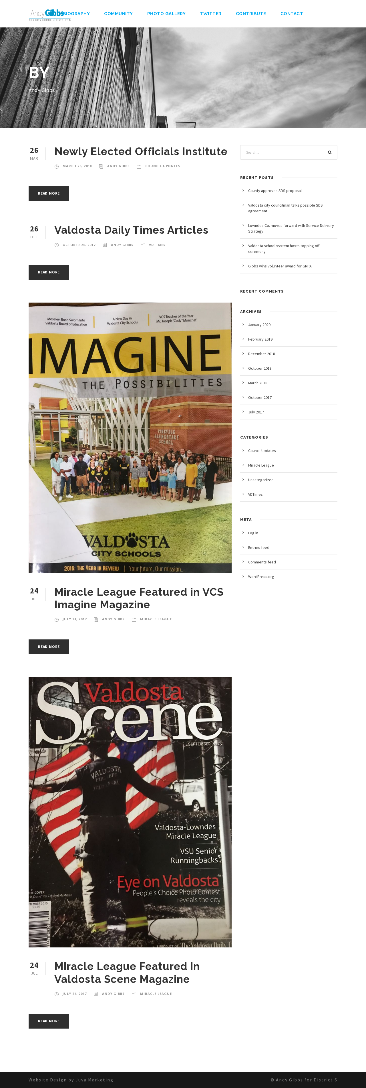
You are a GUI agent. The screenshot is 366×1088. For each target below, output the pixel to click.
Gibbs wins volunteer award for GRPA (280, 266)
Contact (292, 13)
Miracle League (156, 619)
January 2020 (259, 324)
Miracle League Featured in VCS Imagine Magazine (139, 598)
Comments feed (262, 562)
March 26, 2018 (77, 166)
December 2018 (261, 353)
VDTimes (157, 245)
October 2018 (260, 368)
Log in (253, 532)
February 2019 (260, 339)
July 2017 (256, 412)
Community (118, 13)
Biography (76, 13)
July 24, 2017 (75, 619)
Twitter (211, 13)
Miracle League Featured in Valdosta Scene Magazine (127, 972)
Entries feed (258, 547)
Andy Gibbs (118, 166)
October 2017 (260, 397)
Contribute (251, 13)
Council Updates (162, 166)
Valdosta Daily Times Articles (131, 230)
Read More (49, 193)
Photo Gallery (166, 13)
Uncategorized (261, 479)
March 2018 (257, 382)
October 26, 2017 (79, 245)
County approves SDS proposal (275, 190)
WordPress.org (261, 576)
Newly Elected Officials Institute (141, 151)
